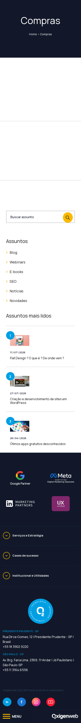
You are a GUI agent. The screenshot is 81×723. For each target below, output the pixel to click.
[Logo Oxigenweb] (65, 716)
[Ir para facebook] (21, 702)
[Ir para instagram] (36, 702)
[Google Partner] (20, 478)
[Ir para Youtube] (50, 702)
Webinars (17, 262)
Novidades (18, 300)
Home (33, 34)
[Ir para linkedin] (7, 702)
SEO (13, 281)
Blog (13, 252)
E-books (16, 271)
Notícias (16, 291)
